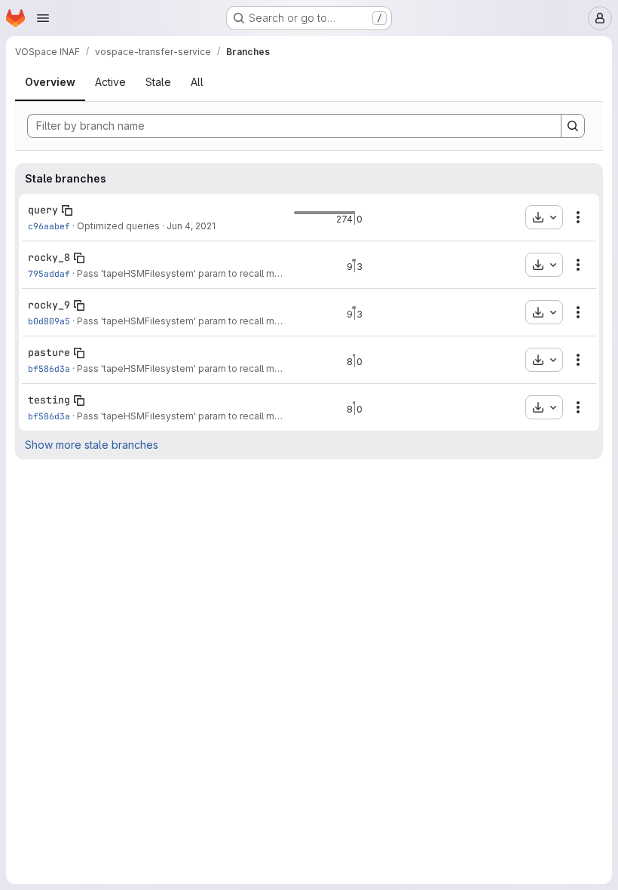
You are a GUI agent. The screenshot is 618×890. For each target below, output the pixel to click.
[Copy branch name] (67, 210)
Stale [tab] (158, 81)
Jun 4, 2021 (191, 226)
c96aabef (49, 226)
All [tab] (197, 81)
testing (49, 400)
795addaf (49, 273)
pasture (49, 352)
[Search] (573, 126)
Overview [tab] (50, 81)
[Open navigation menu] (43, 18)
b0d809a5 (49, 321)
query (43, 209)
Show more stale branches (91, 444)
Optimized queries (118, 226)
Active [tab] (110, 81)
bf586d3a (49, 368)
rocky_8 (49, 257)
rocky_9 (49, 305)
